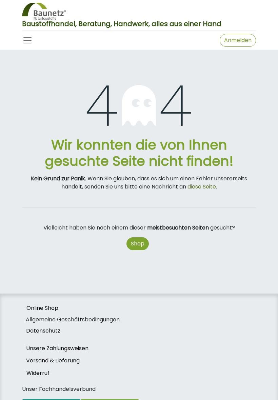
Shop (137, 243)
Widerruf (37, 373)
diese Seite (201, 187)
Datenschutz (43, 331)
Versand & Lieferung (53, 360)
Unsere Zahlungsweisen (57, 348)
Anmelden (238, 40)
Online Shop (42, 308)
